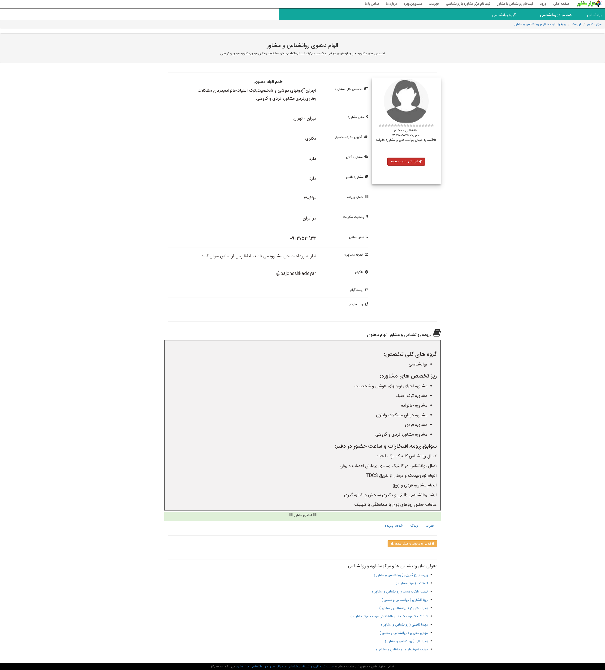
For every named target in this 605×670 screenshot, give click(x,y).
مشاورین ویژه (413, 4)
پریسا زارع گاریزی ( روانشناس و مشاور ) (401, 575)
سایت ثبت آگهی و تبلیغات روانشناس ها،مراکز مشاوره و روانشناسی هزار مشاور (284, 666)
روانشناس (594, 15)
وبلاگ (414, 526)
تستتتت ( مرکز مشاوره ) (412, 583)
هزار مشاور (594, 24)
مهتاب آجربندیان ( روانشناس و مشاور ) (402, 650)
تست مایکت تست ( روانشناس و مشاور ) (400, 592)
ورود (543, 4)
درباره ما (391, 4)
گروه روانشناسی (504, 15)
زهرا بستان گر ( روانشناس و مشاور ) (403, 608)
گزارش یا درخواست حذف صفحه (412, 543)
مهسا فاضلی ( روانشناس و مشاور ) (404, 625)
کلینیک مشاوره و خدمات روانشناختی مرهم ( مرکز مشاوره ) (389, 616)
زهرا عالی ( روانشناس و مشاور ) (406, 641)
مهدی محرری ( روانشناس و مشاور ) (404, 633)
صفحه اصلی (561, 4)
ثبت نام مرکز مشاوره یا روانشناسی (468, 4)
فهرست (434, 4)
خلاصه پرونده (394, 526)
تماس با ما (372, 4)
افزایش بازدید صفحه (404, 161)
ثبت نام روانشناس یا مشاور (515, 4)
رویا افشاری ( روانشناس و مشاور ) (405, 600)
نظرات (430, 526)
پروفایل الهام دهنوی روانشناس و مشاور (540, 24)
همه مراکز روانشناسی (556, 15)
